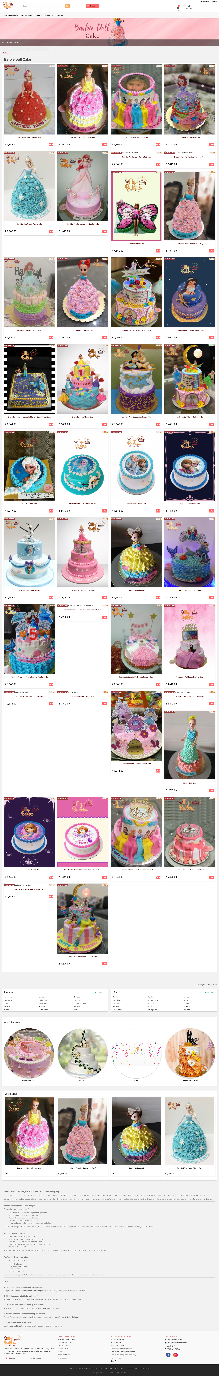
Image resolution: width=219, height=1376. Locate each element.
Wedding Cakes (205, 1)
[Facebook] (168, 1355)
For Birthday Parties (118, 1339)
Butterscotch (8, 1000)
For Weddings (116, 1342)
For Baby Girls (153, 1000)
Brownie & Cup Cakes (65, 1342)
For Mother (116, 1003)
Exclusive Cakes (28, 1080)
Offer (136, 1080)
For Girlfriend (117, 1010)
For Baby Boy (117, 1000)
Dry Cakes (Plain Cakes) (66, 1339)
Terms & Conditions (131, 1368)
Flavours (7, 49)
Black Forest (8, 997)
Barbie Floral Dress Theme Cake (29, 1168)
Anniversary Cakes (11, 15)
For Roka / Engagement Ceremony (123, 1355)
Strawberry (77, 1000)
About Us (11, 1358)
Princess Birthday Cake (136, 1168)
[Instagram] (175, 1355)
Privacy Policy (118, 1368)
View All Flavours (97, 992)
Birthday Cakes (26, 15)
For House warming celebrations (123, 1352)
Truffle (76, 1010)
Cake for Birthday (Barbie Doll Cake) (82, 1168)
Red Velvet (77, 1006)
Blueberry (42, 1006)
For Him (186, 1000)
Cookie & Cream (44, 1000)
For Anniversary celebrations (121, 1349)
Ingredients (77, 1368)
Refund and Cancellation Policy (100, 1368)
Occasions (49, 15)
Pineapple (7, 1006)
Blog (70, 1368)
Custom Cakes (82, 1080)
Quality (85, 1368)
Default (92, 6)
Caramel (6, 1010)
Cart (178, 8)
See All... (114, 1361)
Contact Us (37, 1358)
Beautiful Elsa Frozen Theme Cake (189, 1168)
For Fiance (116, 1006)
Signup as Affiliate (64, 1355)
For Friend (187, 1010)
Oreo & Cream (43, 1010)
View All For (208, 992)
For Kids (186, 997)
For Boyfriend (152, 1010)
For (29, 49)
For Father (151, 1003)
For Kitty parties (116, 1358)
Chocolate (77, 997)
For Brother (187, 1006)
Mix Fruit (41, 997)
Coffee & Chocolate (80, 1003)
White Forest (43, 1003)
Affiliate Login (62, 1358)
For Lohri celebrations (119, 1346)
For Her (115, 997)
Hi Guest (189, 8)
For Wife (186, 1003)
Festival (60, 15)
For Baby (151, 997)
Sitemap (61, 1352)
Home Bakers (145, 1368)
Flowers (214, 1)
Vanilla (6, 1003)
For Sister (151, 1006)
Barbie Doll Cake (13, 43)
